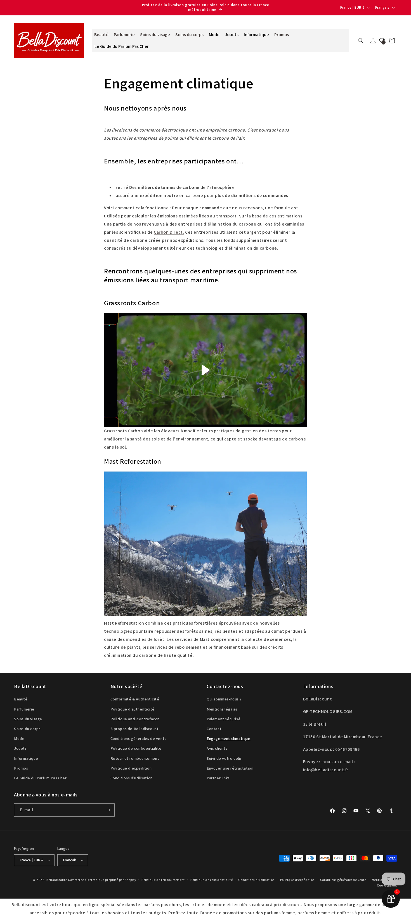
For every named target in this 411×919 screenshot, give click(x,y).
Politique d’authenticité (132, 709)
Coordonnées (387, 885)
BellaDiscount (56, 880)
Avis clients (217, 748)
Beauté (21, 699)
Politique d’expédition (297, 880)
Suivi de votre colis (224, 758)
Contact (214, 728)
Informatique (26, 758)
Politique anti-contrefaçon (135, 718)
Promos (21, 768)
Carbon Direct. (169, 232)
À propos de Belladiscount (134, 728)
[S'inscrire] (108, 810)
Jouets (20, 748)
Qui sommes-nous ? (224, 699)
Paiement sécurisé (223, 718)
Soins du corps (27, 728)
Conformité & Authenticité (134, 699)
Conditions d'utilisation (131, 777)
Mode (19, 738)
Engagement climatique (229, 738)
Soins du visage (28, 718)
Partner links (218, 777)
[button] (361, 40)
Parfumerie (24, 709)
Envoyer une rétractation (230, 768)
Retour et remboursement (134, 758)
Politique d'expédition (131, 768)
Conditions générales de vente (138, 738)
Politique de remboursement (163, 880)
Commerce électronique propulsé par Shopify (102, 880)
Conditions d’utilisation (256, 880)
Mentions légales (222, 709)
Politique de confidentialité (136, 748)
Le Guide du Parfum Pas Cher (40, 777)
